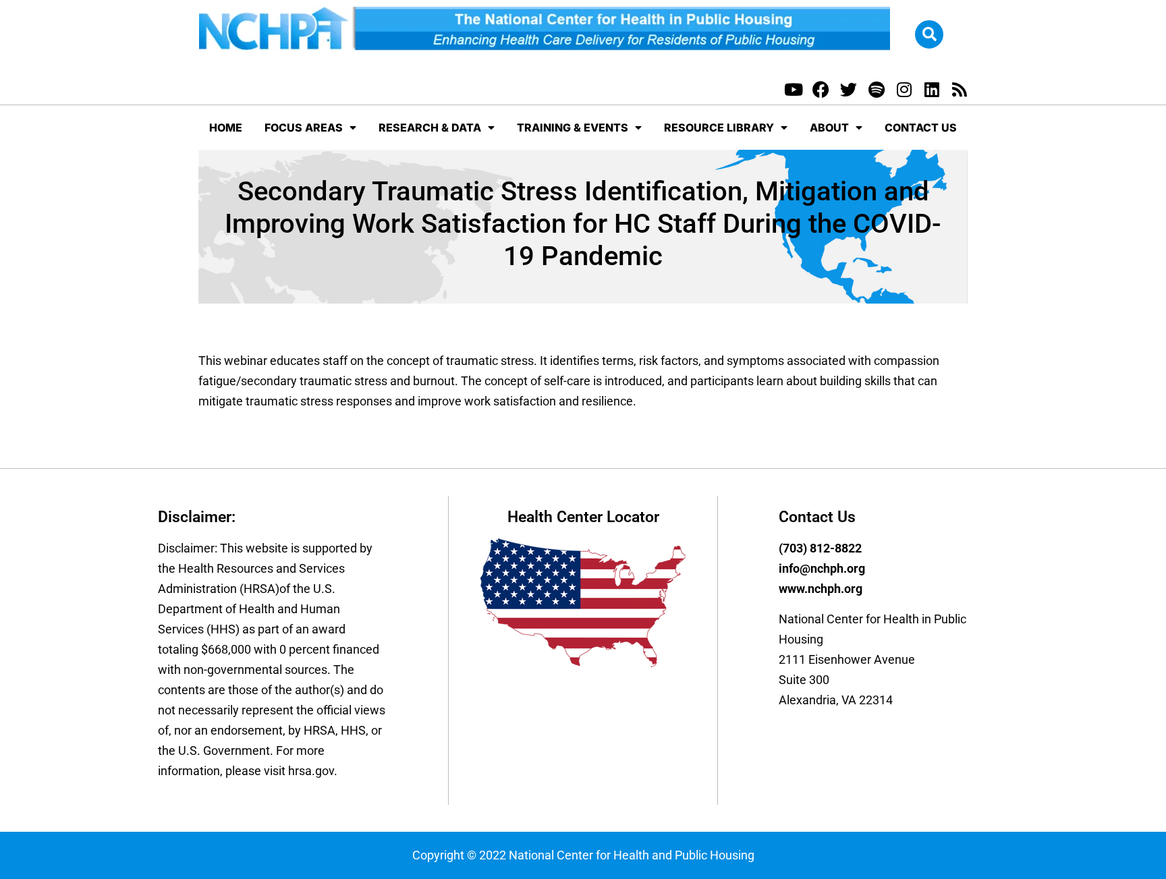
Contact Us (921, 127)
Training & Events (572, 127)
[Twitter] (848, 89)
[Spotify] (876, 89)
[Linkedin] (931, 89)
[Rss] (959, 89)
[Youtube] (793, 89)
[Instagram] (903, 89)
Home (225, 127)
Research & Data (430, 127)
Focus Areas (304, 127)
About (829, 127)
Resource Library (719, 127)
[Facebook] (820, 89)
